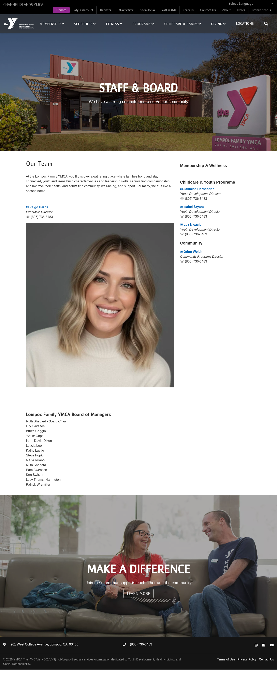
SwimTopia (147, 10)
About (226, 10)
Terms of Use (226, 659)
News (241, 10)
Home (19, 23)
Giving (217, 24)
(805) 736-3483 (141, 644)
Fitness (113, 24)
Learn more (138, 593)
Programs (141, 24)
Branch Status (261, 10)
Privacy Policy (247, 659)
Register (106, 10)
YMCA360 (168, 10)
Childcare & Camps (181, 24)
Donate (61, 10)
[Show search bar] (268, 23)
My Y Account (83, 10)
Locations (245, 23)
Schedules (83, 24)
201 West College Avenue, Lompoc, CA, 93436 (44, 644)
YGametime (126, 10)
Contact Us (208, 10)
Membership (51, 24)
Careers (188, 10)
